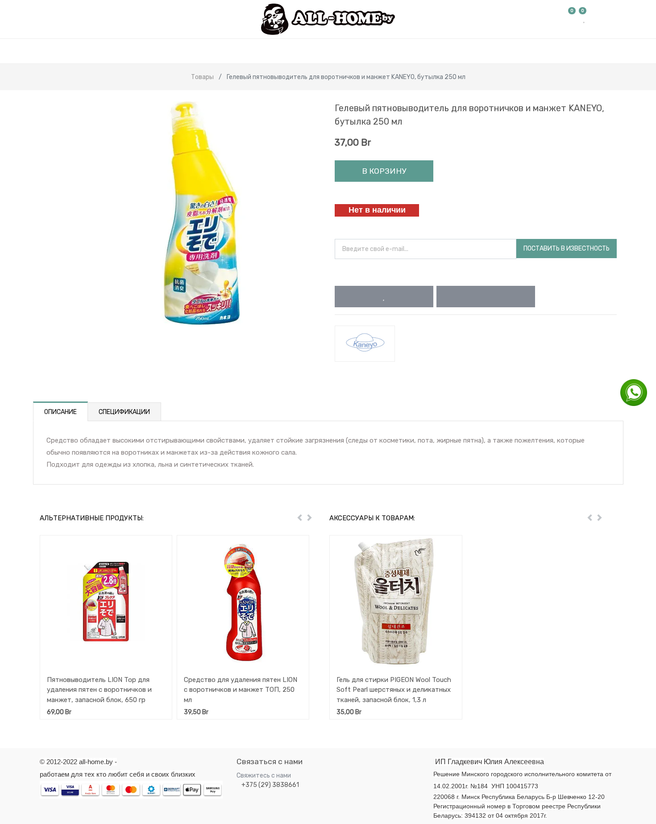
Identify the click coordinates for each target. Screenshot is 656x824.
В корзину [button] (384, 171)
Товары (202, 77)
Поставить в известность (566, 248)
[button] (384, 296)
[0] (572, 19)
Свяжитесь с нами (264, 775)
